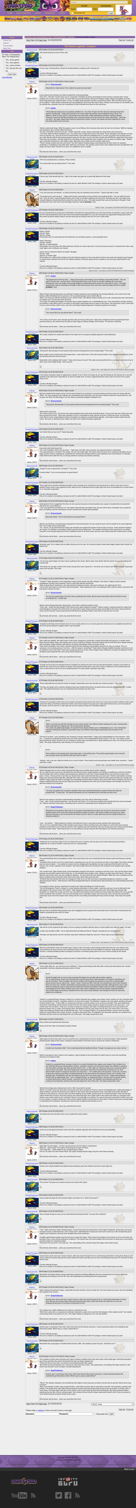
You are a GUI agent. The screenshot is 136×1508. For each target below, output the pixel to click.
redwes (53, 108)
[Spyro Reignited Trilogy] (7, 18)
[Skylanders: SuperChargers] (117, 18)
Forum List (7, 40)
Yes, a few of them (13, 65)
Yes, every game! (12, 60)
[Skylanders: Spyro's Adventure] (93, 18)
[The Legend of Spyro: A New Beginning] (74, 18)
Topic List (122, 40)
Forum (62, 13)
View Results (7, 77)
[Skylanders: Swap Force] (105, 18)
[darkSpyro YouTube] (19, 1495)
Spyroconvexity (32, 50)
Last (45, 40)
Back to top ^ (129, 1469)
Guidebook (50, 13)
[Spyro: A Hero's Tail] (62, 18)
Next (40, 40)
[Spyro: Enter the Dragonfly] (44, 18)
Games (38, 13)
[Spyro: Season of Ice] (32, 18)
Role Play (71, 37)
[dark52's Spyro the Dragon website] (37, 5)
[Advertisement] (67, 29)
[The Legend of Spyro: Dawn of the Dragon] (87, 18)
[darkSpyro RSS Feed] (33, 1495)
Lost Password (106, 6)
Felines (32, 82)
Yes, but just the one (14, 68)
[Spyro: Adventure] (50, 18)
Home (10, 13)
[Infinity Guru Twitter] (58, 1495)
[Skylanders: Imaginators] (123, 18)
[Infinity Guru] (68, 1481)
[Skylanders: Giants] (99, 18)
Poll (12, 51)
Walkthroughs (23, 13)
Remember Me (79, 13)
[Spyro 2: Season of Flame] (38, 18)
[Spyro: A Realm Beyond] (129, 18)
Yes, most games (12, 63)
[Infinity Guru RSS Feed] (77, 1495)
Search (6, 43)
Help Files (7, 48)
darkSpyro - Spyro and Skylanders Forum (38, 37)
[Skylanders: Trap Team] (111, 18)
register (41, 1410)
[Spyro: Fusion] (56, 18)
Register (84, 6)
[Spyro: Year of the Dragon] (26, 18)
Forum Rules (8, 46)
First (28, 40)
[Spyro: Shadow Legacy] (68, 18)
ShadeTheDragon (32, 66)
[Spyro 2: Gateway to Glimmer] (19, 18)
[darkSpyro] (24, 1481)
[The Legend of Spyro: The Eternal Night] (81, 18)
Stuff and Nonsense (60, 37)
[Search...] (129, 2)
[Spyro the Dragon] (13, 18)
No (7, 71)
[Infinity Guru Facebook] (68, 1495)
